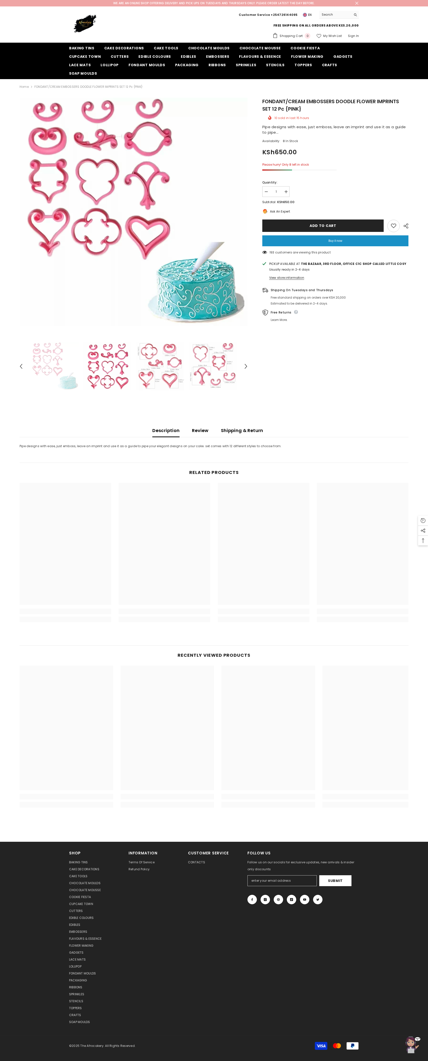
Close (357, 3)
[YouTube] (304, 899)
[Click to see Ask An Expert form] (412, 1045)
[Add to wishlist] (393, 225)
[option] (133, 212)
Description (166, 430)
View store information (286, 277)
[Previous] (21, 366)
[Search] (339, 15)
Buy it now (335, 240)
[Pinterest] (278, 899)
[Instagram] (265, 899)
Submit (335, 880)
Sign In (353, 36)
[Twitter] (317, 899)
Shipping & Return (242, 430)
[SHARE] (404, 226)
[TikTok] (291, 899)
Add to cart (323, 225)
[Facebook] (252, 899)
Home (24, 87)
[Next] (246, 366)
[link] (65, 611)
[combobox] (335, 14)
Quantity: (269, 182)
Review (200, 430)
